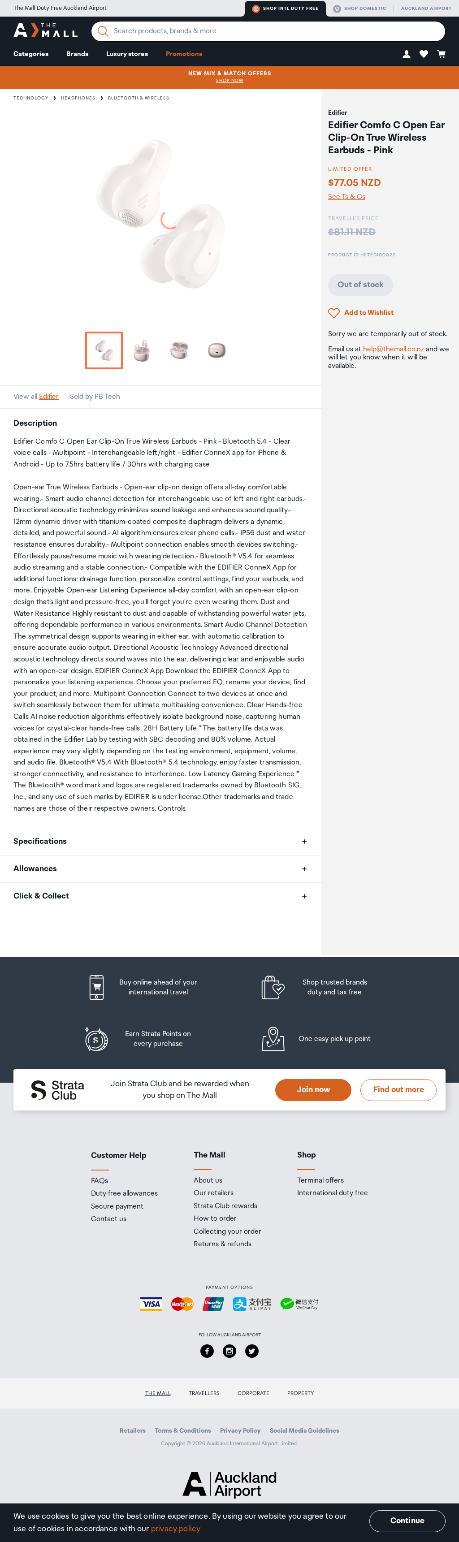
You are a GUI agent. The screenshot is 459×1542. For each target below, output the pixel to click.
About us (208, 1181)
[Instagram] (229, 1351)
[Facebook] (207, 1351)
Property (300, 1393)
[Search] (103, 31)
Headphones (78, 98)
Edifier (49, 397)
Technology (30, 98)
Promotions (184, 54)
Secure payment (117, 1207)
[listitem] (150, 987)
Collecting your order (227, 1232)
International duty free (332, 1193)
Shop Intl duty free (291, 8)
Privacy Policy (240, 1430)
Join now (313, 1089)
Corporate (253, 1393)
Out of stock (361, 285)
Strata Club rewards (225, 1206)
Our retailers (214, 1193)
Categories (30, 54)
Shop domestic (365, 8)
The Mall (158, 1393)
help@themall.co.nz (393, 349)
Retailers (133, 1430)
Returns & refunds (222, 1244)
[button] (406, 54)
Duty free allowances (124, 1194)
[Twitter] (252, 1351)
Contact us (108, 1219)
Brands (77, 54)
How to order (215, 1219)
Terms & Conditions (183, 1430)
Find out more (398, 1089)
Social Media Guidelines (304, 1430)
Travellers (204, 1393)
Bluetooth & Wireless (138, 98)
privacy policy (176, 1529)
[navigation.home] (45, 31)
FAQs (99, 1181)
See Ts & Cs (346, 197)
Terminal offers (320, 1181)
